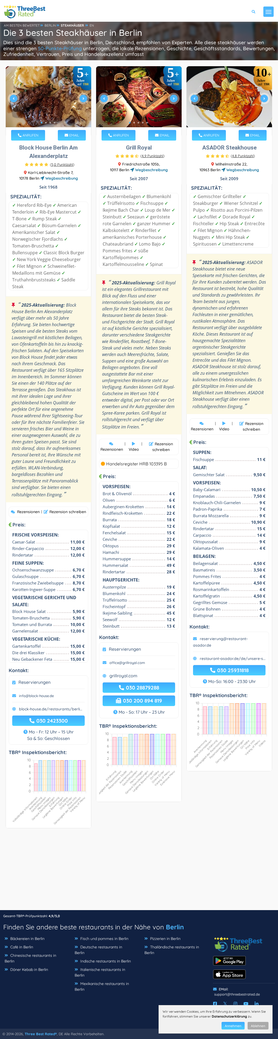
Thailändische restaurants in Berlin (171, 950)
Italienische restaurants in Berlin (100, 972)
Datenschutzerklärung (229, 1016)
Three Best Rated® (41, 1034)
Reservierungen (34, 682)
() (62, 164)
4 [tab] (54, 122)
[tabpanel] (48, 100)
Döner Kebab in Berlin (29, 969)
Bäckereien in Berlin (27, 938)
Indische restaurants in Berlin (105, 961)
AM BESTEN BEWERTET (22, 25)
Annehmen (233, 1026)
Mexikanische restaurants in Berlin (102, 986)
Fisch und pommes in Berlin (104, 938)
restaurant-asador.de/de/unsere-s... (233, 658)
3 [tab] (50, 122)
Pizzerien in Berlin (165, 938)
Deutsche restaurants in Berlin (98, 950)
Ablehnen (258, 1026)
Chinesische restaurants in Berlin (30, 958)
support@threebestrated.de (237, 994)
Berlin (175, 927)
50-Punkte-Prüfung (60, 48)
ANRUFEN (29, 135)
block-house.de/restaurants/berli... (50, 709)
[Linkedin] (256, 1003)
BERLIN (50, 25)
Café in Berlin (21, 947)
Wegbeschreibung (61, 178)
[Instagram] (235, 1003)
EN (92, 25)
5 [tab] (147, 122)
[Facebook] (215, 1003)
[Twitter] (225, 1003)
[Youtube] (246, 1003)
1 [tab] (41, 122)
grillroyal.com (123, 675)
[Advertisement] (139, 872)
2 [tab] (46, 122)
